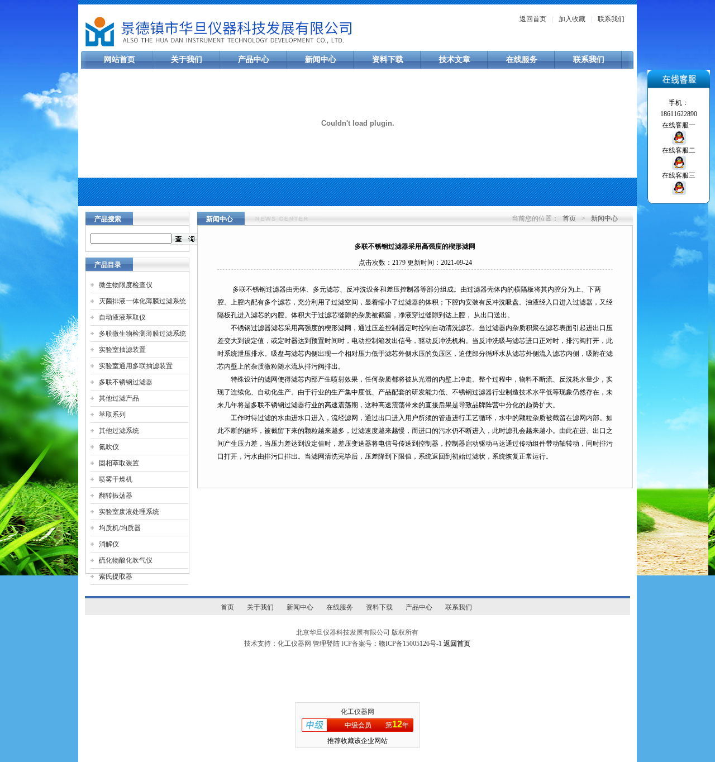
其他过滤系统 (119, 431)
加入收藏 (572, 19)
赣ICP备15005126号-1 (410, 643)
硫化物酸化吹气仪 (125, 560)
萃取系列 (112, 414)
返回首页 (532, 19)
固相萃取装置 (119, 463)
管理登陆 (326, 643)
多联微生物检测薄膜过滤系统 (142, 333)
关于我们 (186, 59)
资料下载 (387, 59)
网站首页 (119, 59)
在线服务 (521, 59)
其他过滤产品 (119, 398)
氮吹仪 (109, 447)
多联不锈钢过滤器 (125, 382)
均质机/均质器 (120, 528)
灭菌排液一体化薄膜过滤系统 (142, 301)
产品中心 (253, 59)
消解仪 (109, 544)
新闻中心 (320, 59)
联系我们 (611, 19)
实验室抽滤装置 (122, 350)
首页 (569, 218)
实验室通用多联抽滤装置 (136, 366)
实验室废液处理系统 (129, 512)
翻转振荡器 (115, 495)
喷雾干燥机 (115, 479)
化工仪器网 (357, 712)
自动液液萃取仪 (122, 317)
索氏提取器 (115, 576)
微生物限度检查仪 (125, 285)
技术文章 (454, 59)
